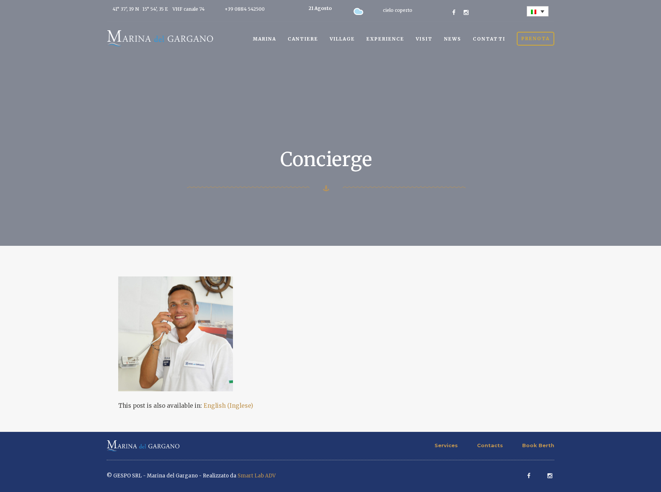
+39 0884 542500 (245, 9)
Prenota (535, 38)
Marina (264, 39)
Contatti (489, 39)
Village (342, 39)
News (452, 39)
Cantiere (303, 39)
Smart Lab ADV (257, 475)
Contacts (490, 445)
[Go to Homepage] (160, 37)
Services (446, 445)
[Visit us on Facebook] (454, 12)
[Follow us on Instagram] (466, 12)
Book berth (538, 445)
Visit (424, 39)
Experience (385, 39)
